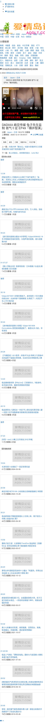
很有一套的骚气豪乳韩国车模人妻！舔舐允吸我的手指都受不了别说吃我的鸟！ (22, 710)
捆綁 (6, 55)
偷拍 (18, 45)
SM (1, 55)
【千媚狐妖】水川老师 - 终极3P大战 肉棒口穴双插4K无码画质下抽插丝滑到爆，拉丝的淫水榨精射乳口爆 (22, 356)
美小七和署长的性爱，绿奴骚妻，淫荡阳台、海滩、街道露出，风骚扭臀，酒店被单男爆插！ (22, 628)
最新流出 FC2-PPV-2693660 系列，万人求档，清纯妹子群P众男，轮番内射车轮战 (22, 210)
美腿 (35, 53)
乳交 (41, 60)
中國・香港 (4, 36)
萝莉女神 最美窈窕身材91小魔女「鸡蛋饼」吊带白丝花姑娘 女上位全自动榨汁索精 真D (22, 571)
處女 (30, 53)
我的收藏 (10, 11)
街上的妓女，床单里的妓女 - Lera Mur (24, 153)
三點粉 (18, 53)
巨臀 (7, 53)
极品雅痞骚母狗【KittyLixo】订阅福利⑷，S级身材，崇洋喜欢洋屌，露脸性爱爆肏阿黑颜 (22, 383)
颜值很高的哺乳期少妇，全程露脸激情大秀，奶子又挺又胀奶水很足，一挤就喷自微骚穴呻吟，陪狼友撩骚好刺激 (22, 600)
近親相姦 (34, 55)
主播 (27, 50)
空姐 (29, 58)
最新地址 (10, 6)
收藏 (40, 134)
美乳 (2, 53)
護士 (16, 58)
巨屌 (40, 53)
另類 (21, 65)
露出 (31, 65)
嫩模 (16, 50)
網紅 (21, 50)
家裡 (31, 48)
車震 (26, 48)
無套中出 (8, 60)
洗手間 (20, 48)
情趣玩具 (8, 65)
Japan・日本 (15, 77)
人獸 (36, 63)
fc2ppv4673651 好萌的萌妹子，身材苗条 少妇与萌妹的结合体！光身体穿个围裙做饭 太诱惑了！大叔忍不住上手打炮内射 (22, 298)
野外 (14, 48)
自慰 (16, 60)
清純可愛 (19, 63)
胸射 (36, 65)
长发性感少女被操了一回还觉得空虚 (16, 466)
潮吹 (31, 60)
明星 (2, 65)
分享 (34, 134)
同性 (22, 55)
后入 (2, 60)
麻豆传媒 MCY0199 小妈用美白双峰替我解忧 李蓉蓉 (22, 491)
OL (11, 50)
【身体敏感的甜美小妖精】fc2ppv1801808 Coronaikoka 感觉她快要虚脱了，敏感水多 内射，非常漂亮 (22, 328)
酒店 (32, 45)
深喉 (26, 60)
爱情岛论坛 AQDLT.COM (16, 73)
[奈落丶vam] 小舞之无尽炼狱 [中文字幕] (17, 439)
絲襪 (10, 58)
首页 (5, 77)
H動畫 (7, 45)
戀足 (11, 55)
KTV (38, 45)
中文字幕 (25, 45)
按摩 (26, 65)
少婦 (36, 48)
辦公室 (7, 48)
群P (36, 60)
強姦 (16, 55)
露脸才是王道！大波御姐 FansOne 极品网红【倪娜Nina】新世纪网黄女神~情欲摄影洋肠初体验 (22, 544)
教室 (2, 48)
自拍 (13, 45)
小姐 (7, 50)
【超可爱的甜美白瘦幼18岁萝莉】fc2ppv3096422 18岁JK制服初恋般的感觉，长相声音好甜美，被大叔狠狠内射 (22, 239)
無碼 (2, 45)
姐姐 (37, 50)
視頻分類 (10, 4)
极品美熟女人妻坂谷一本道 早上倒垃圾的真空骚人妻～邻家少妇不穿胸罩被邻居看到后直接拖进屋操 (22, 410)
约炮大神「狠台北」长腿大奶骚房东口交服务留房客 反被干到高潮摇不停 (22, 147)
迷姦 (27, 55)
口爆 (21, 60)
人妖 (16, 65)
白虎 (26, 63)
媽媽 (32, 50)
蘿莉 (42, 63)
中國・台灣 (14, 36)
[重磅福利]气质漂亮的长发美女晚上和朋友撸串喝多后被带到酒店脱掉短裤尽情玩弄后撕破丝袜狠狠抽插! (22, 683)
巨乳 (42, 50)
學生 (42, 48)
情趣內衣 (36, 58)
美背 (12, 53)
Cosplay (22, 58)
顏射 (2, 63)
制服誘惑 (3, 58)
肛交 (7, 63)
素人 (12, 63)
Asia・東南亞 (26, 36)
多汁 (24, 53)
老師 (2, 50)
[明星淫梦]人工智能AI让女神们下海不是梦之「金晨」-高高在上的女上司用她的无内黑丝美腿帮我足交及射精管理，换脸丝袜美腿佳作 (22, 179)
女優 (31, 63)
